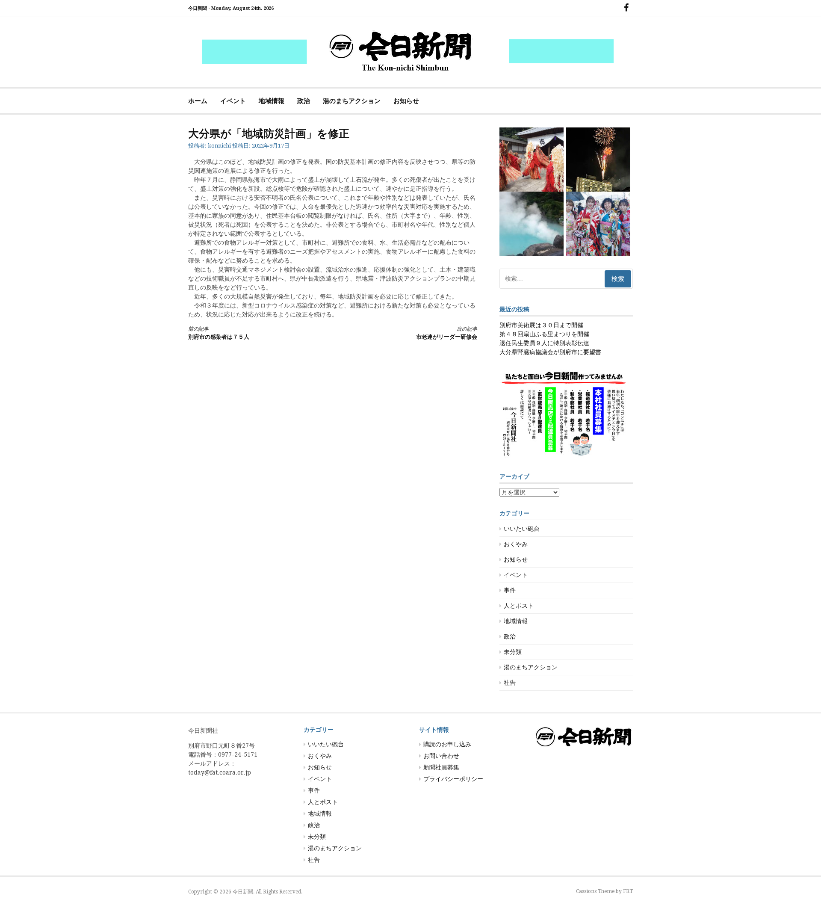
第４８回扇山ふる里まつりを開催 (544, 334)
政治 (303, 101)
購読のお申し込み (447, 744)
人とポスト (519, 605)
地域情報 (271, 101)
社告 (510, 682)
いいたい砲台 (522, 528)
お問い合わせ (441, 755)
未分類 (513, 651)
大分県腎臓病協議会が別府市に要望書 (550, 352)
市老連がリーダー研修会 (446, 333)
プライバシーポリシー (453, 778)
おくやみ (516, 544)
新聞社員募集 (441, 767)
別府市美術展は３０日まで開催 (541, 325)
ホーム (197, 101)
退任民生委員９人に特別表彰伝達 (544, 343)
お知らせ (406, 101)
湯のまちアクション (352, 101)
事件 (510, 590)
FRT (628, 891)
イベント (233, 101)
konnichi (219, 145)
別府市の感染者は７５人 (218, 333)
